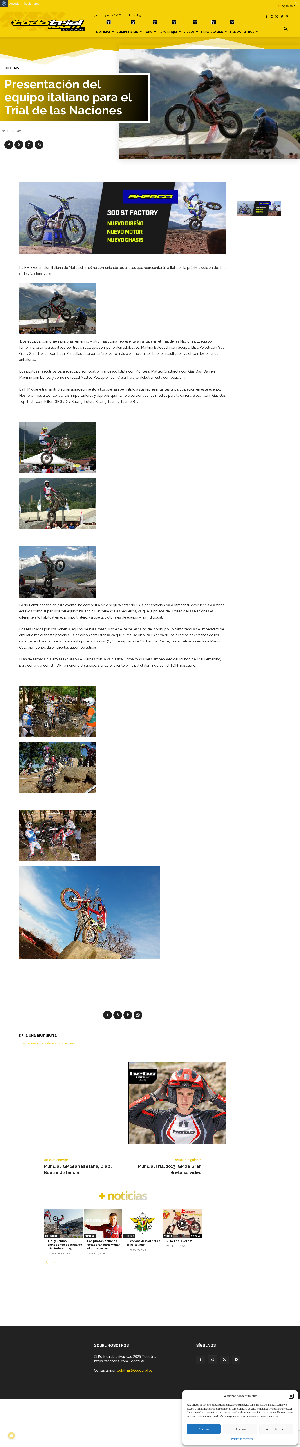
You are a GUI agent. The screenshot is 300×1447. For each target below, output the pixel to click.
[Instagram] (271, 16)
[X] (276, 16)
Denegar (240, 1429)
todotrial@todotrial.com (135, 1370)
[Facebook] (266, 16)
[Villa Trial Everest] (182, 1223)
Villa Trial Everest (179, 1241)
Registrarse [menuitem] (32, 3)
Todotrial (136, 1361)
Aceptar (203, 1429)
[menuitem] (4, 3)
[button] (291, 1396)
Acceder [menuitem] (15, 3)
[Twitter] (224, 1360)
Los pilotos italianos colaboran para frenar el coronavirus (103, 1244)
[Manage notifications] (11, 1435)
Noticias (11, 68)
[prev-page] (46, 1262)
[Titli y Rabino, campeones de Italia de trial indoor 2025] (63, 1223)
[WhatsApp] (39, 144)
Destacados (52, 1235)
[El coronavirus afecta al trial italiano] (142, 1223)
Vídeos (168, 1235)
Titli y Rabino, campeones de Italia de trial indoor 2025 (64, 1244)
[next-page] (53, 1262)
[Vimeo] (281, 16)
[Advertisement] (150, 1303)
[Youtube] (286, 16)
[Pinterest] (29, 144)
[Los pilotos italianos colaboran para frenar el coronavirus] (103, 1223)
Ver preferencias (276, 1429)
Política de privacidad (242, 1438)
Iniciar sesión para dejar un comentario (48, 1043)
